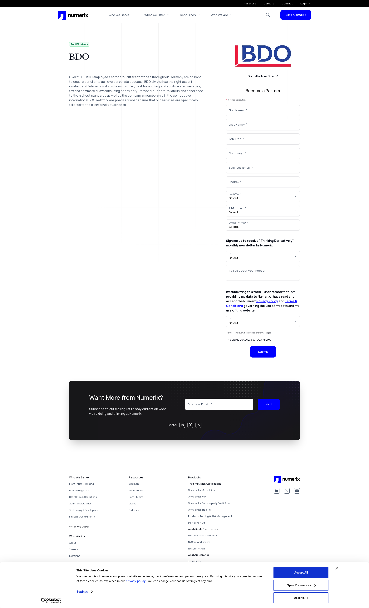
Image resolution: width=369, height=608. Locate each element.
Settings (82, 591)
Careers (268, 3)
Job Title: (235, 139)
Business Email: (240, 168)
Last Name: (237, 124)
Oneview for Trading (199, 509)
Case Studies (136, 497)
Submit (263, 352)
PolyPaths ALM (196, 522)
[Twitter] (287, 491)
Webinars (134, 484)
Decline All (301, 597)
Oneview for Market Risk (201, 490)
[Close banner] (337, 568)
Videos (132, 503)
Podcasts (134, 510)
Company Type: (237, 222)
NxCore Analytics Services (203, 535)
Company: (236, 153)
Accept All (301, 572)
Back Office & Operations (83, 497)
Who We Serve (119, 15)
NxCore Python (196, 548)
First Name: (237, 110)
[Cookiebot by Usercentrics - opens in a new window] (51, 600)
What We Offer (154, 15)
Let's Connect (296, 15)
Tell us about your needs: (247, 271)
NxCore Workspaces (199, 542)
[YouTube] (297, 491)
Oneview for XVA (197, 496)
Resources (188, 15)
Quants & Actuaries (80, 503)
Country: (234, 194)
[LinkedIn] (276, 491)
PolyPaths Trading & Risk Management (210, 516)
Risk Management (79, 490)
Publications (136, 490)
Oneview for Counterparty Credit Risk (209, 503)
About (72, 542)
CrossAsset (194, 561)
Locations (74, 556)
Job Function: (236, 208)
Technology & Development (84, 510)
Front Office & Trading (81, 484)
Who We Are (219, 15)
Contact (287, 3)
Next (269, 404)
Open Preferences (299, 585)
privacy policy (136, 581)
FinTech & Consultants (82, 516)
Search (268, 15)
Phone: (234, 182)
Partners (250, 3)
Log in (304, 3)
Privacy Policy (267, 301)
